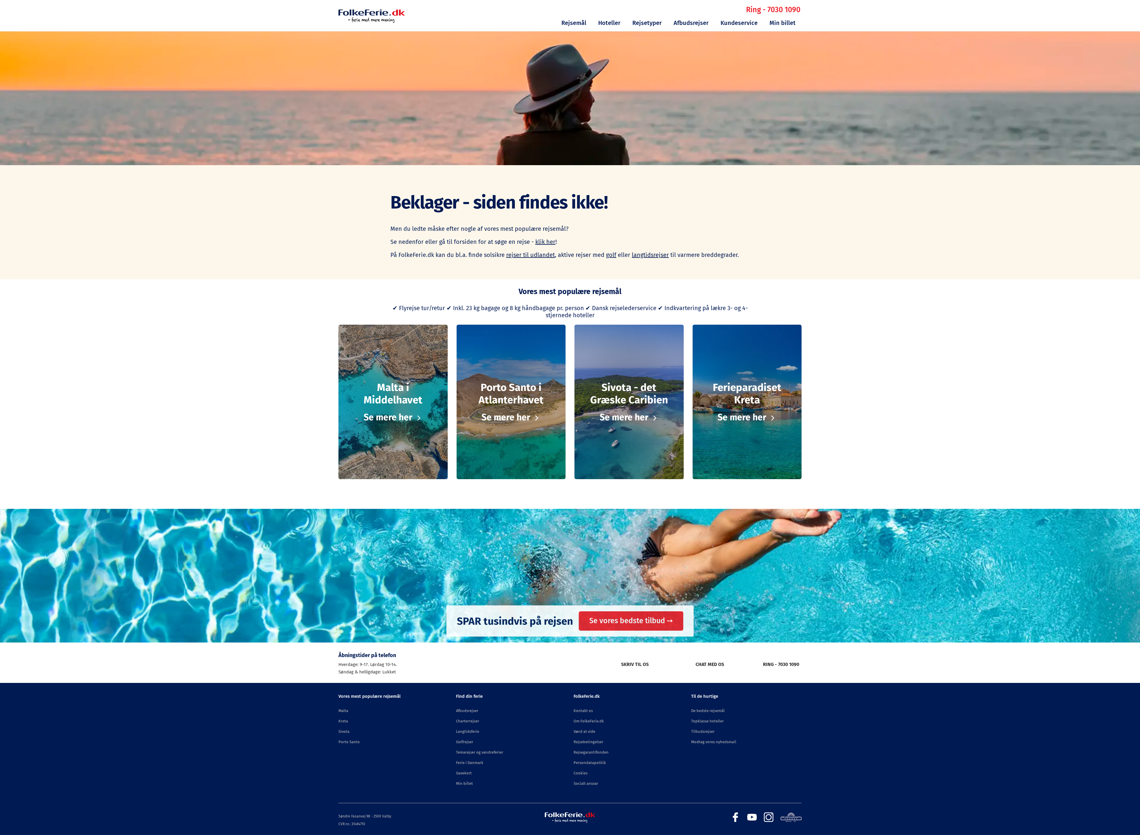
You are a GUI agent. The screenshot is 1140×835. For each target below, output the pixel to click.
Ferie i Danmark (469, 762)
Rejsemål (573, 22)
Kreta (343, 721)
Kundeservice (739, 22)
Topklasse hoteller (707, 721)
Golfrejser (464, 742)
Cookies (581, 773)
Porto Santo (349, 742)
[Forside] (371, 21)
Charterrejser (467, 721)
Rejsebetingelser (588, 742)
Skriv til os (635, 664)
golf (611, 254)
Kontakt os (583, 710)
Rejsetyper (647, 22)
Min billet (783, 22)
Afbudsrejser (691, 22)
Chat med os (710, 664)
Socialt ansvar (586, 783)
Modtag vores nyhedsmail (713, 742)
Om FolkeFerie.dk (589, 721)
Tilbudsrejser (703, 731)
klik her (545, 241)
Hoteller (609, 22)
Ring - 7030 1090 (773, 9)
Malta (343, 710)
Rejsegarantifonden (591, 752)
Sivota (343, 731)
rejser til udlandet (530, 254)
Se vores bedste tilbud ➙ (631, 620)
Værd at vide (584, 731)
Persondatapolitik (590, 762)
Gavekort (464, 773)
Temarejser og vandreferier (479, 752)
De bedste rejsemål (708, 710)
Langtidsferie (467, 731)
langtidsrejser (650, 254)
